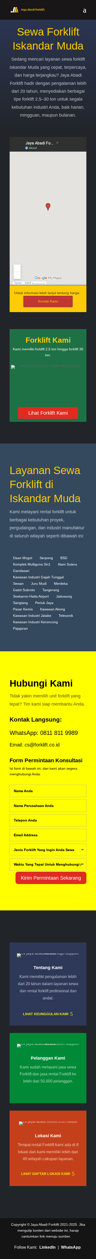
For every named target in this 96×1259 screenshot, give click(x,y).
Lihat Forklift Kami (48, 413)
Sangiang (20, 603)
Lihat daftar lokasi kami (45, 1174)
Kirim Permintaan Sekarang (51, 878)
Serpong (46, 558)
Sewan (18, 583)
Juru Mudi (39, 583)
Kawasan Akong (52, 609)
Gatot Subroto (24, 590)
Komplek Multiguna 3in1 (31, 564)
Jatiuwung (64, 596)
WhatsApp (71, 1247)
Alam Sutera (67, 564)
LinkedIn (47, 1247)
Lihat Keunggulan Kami (45, 1014)
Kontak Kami (48, 301)
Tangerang (50, 590)
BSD (63, 558)
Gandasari (21, 571)
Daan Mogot (22, 558)
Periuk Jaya (44, 603)
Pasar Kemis (23, 609)
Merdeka (61, 583)
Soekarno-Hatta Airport (31, 596)
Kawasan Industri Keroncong (35, 622)
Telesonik (66, 616)
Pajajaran (20, 628)
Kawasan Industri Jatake (32, 616)
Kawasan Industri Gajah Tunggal (38, 577)
